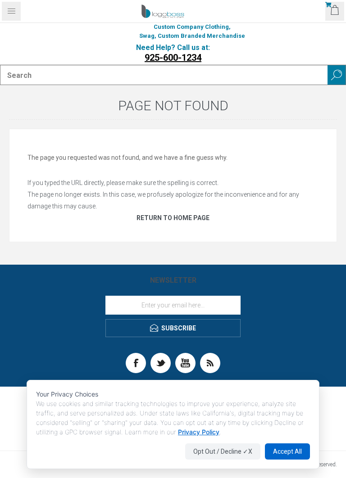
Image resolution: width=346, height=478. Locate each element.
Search (337, 75)
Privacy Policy (198, 432)
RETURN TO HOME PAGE (173, 217)
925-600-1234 (173, 57)
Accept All (287, 451)
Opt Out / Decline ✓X (222, 451)
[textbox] (164, 75)
